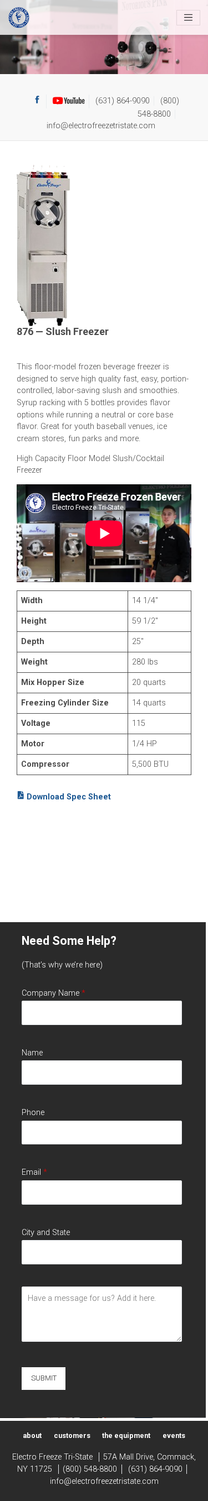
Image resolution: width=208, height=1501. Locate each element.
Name (32, 1053)
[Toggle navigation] (188, 17)
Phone (33, 1112)
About (32, 1435)
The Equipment (126, 1435)
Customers (72, 1435)
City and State (46, 1232)
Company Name (53, 993)
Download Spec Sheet (67, 797)
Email (34, 1172)
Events (174, 1435)
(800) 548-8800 (90, 1469)
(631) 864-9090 (122, 101)
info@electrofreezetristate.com (101, 125)
